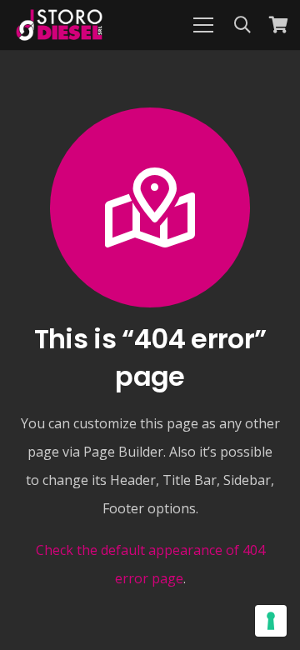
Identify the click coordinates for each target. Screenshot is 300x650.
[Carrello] (279, 25)
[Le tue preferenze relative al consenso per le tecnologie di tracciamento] (271, 621)
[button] (242, 25)
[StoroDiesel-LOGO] (59, 25)
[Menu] (203, 25)
